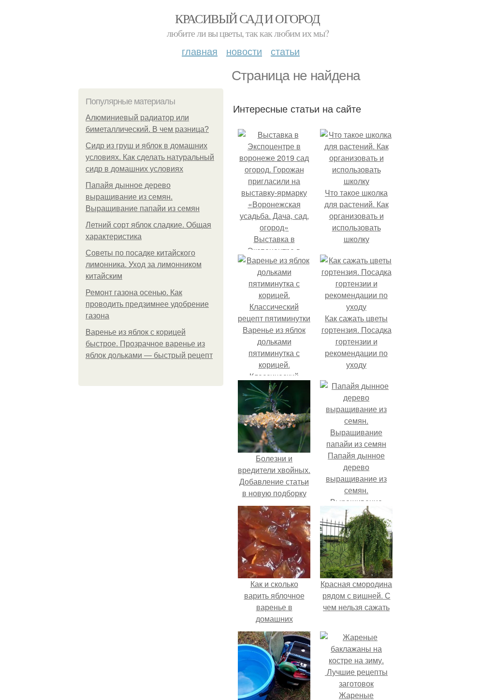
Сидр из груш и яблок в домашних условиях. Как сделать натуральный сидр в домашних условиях (150, 157)
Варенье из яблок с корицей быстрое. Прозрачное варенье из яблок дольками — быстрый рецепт (149, 343)
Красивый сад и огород (247, 18)
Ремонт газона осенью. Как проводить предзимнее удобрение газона (147, 304)
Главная (200, 51)
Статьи (285, 51)
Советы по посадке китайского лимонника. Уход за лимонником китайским (144, 264)
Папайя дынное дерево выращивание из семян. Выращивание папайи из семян (143, 197)
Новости (244, 51)
